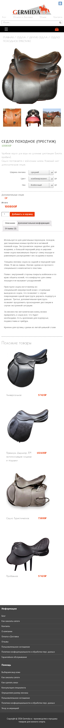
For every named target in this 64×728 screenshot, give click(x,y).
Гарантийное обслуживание (14, 657)
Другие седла (38, 37)
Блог (4, 17)
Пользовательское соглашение (16, 647)
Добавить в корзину (22, 214)
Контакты (58, 17)
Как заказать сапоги (11, 621)
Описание (10, 223)
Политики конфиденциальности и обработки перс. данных (28, 652)
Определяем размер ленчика (15, 693)
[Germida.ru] (32, 14)
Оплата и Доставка (23, 17)
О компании (7, 631)
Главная (8, 37)
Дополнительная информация (33, 223)
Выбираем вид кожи (11, 672)
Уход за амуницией (10, 708)
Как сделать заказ (10, 682)
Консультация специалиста (14, 687)
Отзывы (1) (10, 228)
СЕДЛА (21, 37)
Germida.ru (27, 718)
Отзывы (43, 17)
